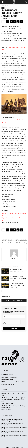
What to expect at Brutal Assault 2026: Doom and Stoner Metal (17, 285)
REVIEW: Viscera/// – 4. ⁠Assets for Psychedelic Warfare (13, 382)
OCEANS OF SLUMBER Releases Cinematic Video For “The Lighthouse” (7, 240)
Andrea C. (5, 18)
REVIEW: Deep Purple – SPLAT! (7, 384)
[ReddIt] (21, 21)
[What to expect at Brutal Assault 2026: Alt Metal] (5, 271)
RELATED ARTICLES (6, 266)
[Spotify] (9, 364)
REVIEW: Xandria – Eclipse (7, 374)
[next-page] (5, 291)
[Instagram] (6, 364)
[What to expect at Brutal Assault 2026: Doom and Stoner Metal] (5, 285)
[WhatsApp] (18, 21)
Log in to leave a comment (14, 300)
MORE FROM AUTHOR (18, 266)
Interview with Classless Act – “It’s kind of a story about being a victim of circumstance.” (21, 241)
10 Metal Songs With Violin (7, 403)
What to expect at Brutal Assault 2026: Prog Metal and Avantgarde (18, 278)
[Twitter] (11, 21)
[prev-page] (2, 291)
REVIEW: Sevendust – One (7, 379)
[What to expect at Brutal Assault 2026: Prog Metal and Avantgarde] (5, 278)
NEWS (6, 5)
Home (2, 5)
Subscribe (14, 328)
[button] (2, 2)
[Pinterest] (14, 21)
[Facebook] (7, 21)
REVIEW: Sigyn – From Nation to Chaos (9, 377)
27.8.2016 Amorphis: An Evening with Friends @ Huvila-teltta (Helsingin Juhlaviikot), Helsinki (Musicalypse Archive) (13, 399)
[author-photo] (14, 256)
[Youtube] (16, 364)
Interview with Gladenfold (6, 409)
